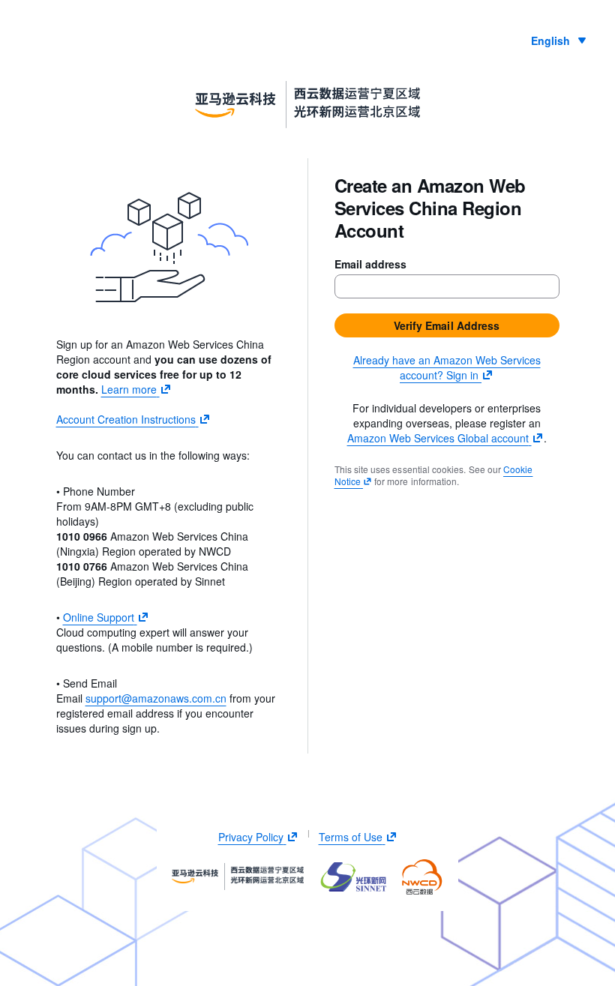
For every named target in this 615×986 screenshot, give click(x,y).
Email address (370, 263)
